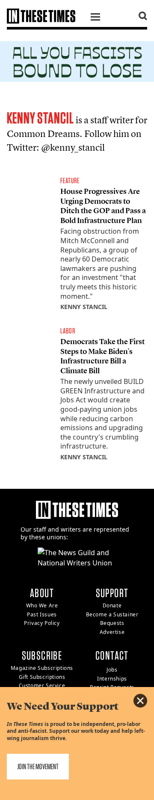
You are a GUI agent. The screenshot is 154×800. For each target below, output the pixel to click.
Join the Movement (38, 766)
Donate (112, 605)
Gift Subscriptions (42, 677)
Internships (112, 678)
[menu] (95, 18)
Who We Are (42, 605)
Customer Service (42, 685)
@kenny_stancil (73, 147)
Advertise (112, 632)
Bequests (112, 623)
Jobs (112, 669)
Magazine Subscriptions (42, 668)
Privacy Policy (41, 623)
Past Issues (42, 614)
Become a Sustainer (112, 614)
